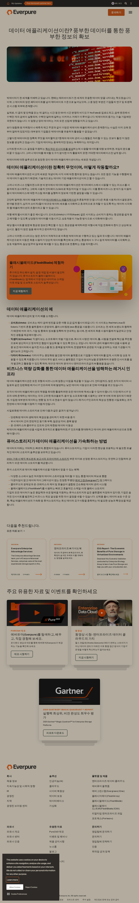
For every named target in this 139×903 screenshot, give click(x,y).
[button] (17, 894)
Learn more (12, 879)
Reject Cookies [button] (31, 887)
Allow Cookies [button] (14, 887)
